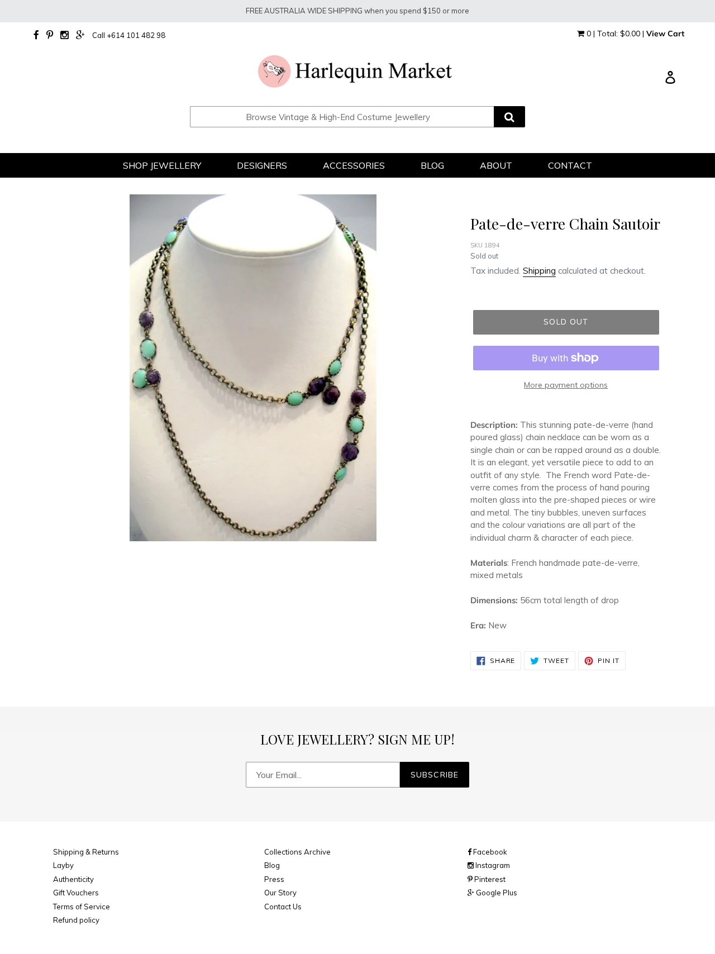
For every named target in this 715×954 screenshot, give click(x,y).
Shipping (539, 270)
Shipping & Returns (86, 851)
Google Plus (495, 892)
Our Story (280, 892)
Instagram (492, 865)
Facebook (489, 851)
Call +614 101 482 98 (128, 35)
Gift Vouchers (76, 892)
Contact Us (283, 906)
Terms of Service (81, 906)
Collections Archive (297, 851)
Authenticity (73, 879)
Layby (63, 865)
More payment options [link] (566, 385)
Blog (272, 865)
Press (274, 879)
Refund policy (76, 919)
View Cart (665, 33)
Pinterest (489, 879)
